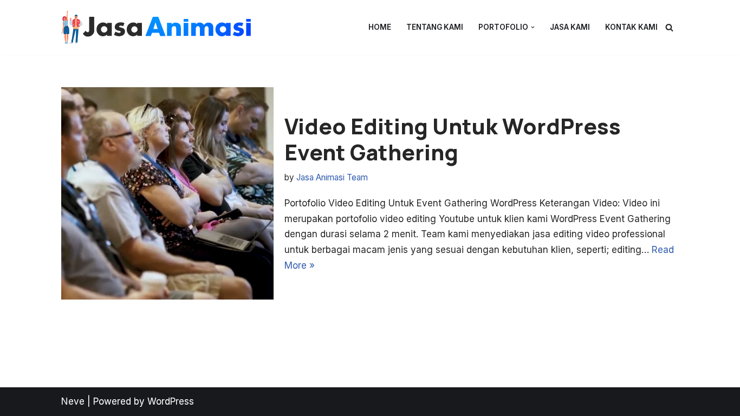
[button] (533, 27)
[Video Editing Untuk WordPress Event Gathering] (167, 193)
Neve (73, 401)
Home (379, 27)
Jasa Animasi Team (332, 177)
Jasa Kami (570, 27)
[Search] (669, 27)
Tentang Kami (434, 27)
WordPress (170, 401)
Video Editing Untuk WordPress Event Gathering (452, 139)
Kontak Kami (631, 27)
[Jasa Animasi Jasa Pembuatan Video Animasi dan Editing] (156, 27)
